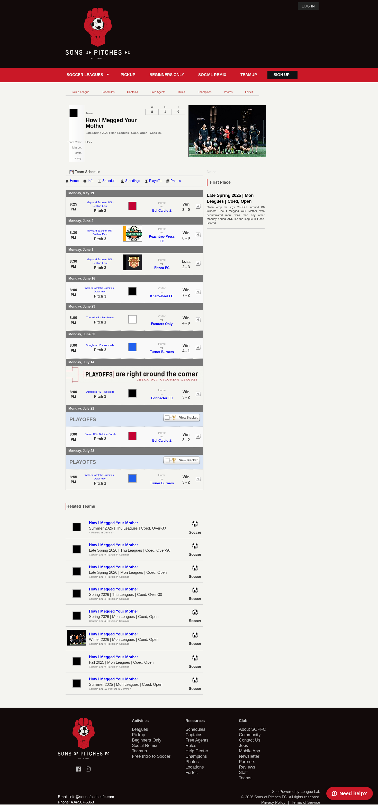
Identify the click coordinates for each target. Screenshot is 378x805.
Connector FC (162, 398)
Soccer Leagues (85, 74)
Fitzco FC (161, 268)
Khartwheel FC (161, 296)
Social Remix (212, 74)
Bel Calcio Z (162, 210)
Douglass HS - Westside (100, 345)
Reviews (247, 767)
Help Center (196, 750)
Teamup (248, 74)
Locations (194, 767)
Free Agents (158, 92)
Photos (228, 92)
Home (74, 181)
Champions (204, 92)
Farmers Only (162, 324)
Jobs (243, 745)
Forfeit (249, 92)
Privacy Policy (273, 802)
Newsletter (249, 756)
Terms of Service (306, 802)
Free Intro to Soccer (151, 756)
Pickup (128, 74)
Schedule (109, 181)
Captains (132, 92)
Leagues (140, 729)
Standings (132, 181)
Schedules (108, 92)
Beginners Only (166, 74)
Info (90, 181)
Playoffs (155, 181)
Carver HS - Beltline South (100, 434)
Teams (245, 777)
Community (250, 734)
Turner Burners (162, 352)
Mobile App (249, 750)
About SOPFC (252, 729)
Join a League (80, 92)
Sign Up (282, 74)
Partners (247, 761)
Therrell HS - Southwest (100, 317)
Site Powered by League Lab (296, 791)
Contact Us (249, 740)
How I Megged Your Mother (113, 523)
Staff (243, 772)
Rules (181, 92)
